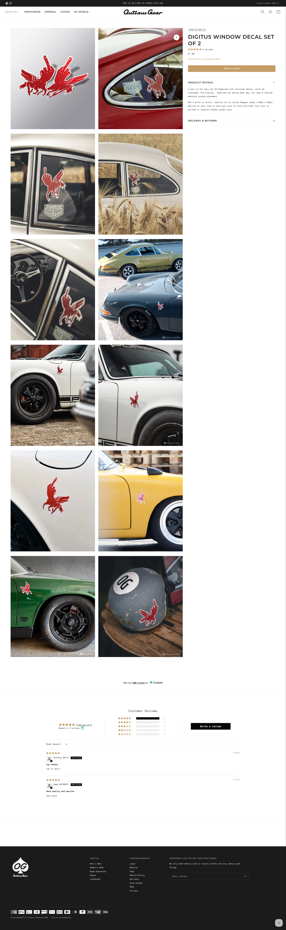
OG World (81, 11)
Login (133, 864)
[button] (195, 49)
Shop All (11, 11)
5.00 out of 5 (84, 725)
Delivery (134, 879)
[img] (53, 753)
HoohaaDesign (65, 918)
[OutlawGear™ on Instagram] (10, 3)
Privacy (134, 891)
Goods (65, 11)
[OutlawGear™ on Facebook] (7, 3)
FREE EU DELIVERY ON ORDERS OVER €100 (143, 3)
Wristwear (32, 11)
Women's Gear (97, 867)
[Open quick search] (262, 12)
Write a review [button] (210, 726)
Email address (179, 873)
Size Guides (136, 883)
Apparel (50, 11)
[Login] (270, 12)
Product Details (200, 82)
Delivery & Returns (202, 120)
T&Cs (132, 887)
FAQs (132, 871)
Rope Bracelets (98, 871)
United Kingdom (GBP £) (267, 3)
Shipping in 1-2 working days (204, 59)
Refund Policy (137, 875)
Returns (134, 867)
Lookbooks (95, 879)
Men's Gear (96, 864)
